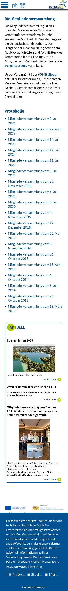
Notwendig (19, 574)
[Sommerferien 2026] (34, 372)
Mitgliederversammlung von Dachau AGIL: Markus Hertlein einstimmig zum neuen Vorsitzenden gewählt (32, 411)
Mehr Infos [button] (35, 566)
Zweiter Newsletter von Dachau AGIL (32, 387)
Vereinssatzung (16, 66)
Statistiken (37, 574)
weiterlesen (50, 379)
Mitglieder (50, 74)
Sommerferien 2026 (20, 340)
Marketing (55, 574)
